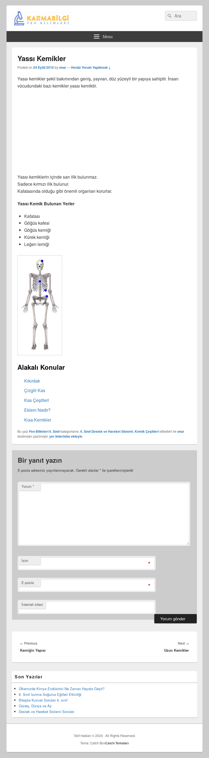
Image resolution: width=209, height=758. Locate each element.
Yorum (27, 486)
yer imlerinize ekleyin (65, 436)
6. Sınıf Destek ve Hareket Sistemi (106, 431)
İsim (24, 560)
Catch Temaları (117, 743)
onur (62, 67)
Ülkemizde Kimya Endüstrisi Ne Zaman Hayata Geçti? (61, 688)
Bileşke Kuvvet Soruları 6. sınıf (43, 700)
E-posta (27, 582)
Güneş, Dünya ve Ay (35, 705)
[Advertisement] (104, 133)
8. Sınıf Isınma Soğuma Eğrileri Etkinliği (50, 694)
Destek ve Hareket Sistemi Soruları (46, 711)
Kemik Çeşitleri (147, 431)
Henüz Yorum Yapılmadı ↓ (91, 67)
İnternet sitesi (32, 604)
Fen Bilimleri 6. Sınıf (44, 431)
